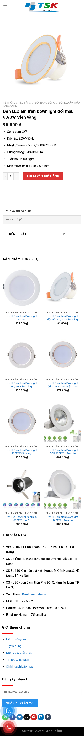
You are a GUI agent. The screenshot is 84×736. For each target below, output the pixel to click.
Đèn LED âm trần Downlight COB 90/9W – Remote (62, 451)
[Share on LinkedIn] (41, 717)
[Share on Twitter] (19, 717)
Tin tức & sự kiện (17, 660)
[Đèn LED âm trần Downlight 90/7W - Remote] (62, 488)
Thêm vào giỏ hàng (43, 176)
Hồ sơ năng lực (16, 639)
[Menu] (5, 6)
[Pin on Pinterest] (33, 717)
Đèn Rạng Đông (45, 102)
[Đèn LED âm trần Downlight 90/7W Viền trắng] (21, 354)
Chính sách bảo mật (19, 666)
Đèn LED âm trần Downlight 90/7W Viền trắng (21, 384)
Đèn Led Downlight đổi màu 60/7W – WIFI (21, 518)
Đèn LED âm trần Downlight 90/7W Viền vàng (21, 451)
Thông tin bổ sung (19, 211)
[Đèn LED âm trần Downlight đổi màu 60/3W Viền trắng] (62, 287)
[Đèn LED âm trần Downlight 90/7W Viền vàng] (21, 421)
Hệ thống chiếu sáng (17, 102)
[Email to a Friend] (26, 717)
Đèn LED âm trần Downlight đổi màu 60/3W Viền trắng (62, 317)
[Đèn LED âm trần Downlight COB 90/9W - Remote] (62, 421)
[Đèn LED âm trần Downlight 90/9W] (21, 287)
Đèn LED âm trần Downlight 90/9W (21, 317)
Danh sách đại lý (34, 594)
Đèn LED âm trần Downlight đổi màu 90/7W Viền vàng (62, 384)
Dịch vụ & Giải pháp (19, 653)
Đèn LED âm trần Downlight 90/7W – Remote (62, 518)
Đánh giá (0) (14, 219)
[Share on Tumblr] (48, 717)
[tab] (42, 211)
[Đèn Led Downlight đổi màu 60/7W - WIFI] (21, 488)
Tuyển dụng (13, 646)
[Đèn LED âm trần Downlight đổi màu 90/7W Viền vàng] (62, 354)
